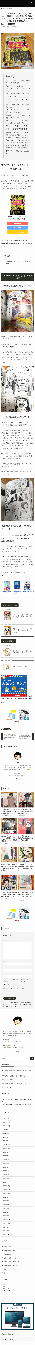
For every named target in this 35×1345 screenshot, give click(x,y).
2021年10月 (6, 1223)
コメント (6, 940)
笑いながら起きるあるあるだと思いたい (13, 1104)
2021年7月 (6, 1234)
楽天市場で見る (17, 223)
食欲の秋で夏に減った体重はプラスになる (14, 1099)
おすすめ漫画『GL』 (9, 1254)
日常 (5, 1269)
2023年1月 (6, 1182)
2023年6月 (6, 1163)
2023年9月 (6, 1152)
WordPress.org (5, 1290)
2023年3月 (6, 1174)
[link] (16, 779)
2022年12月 (6, 1186)
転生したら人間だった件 (9, 1087)
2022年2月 (6, 1216)
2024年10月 (6, 1126)
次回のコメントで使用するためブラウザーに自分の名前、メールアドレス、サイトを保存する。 (18, 980)
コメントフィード (6, 1288)
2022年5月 (6, 1204)
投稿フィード (5, 1286)
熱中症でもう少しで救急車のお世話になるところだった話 (22, 652)
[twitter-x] (19, 779)
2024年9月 (6, 1129)
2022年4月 (6, 1208)
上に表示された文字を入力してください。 (13, 988)
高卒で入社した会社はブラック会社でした (14, 1076)
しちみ (17, 762)
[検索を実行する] (32, 1058)
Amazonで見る (17, 228)
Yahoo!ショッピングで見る (17, 232)
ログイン (3, 1284)
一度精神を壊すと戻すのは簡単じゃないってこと (16, 1083)
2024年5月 (6, 1141)
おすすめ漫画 (12, 24)
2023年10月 (6, 1148)
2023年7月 (6, 1159)
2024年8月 (6, 1133)
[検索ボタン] (31, 3)
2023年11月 (6, 1144)
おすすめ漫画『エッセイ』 (11, 1258)
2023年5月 (6, 1167)
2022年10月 (6, 1193)
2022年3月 (6, 1212)
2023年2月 (6, 1178)
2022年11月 (6, 1189)
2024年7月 (6, 1137)
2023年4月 (6, 1171)
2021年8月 (6, 1231)
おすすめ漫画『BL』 (9, 1250)
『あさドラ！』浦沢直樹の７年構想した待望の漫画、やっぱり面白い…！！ (22, 616)
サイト (5, 974)
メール (5, 967)
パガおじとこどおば (8, 1080)
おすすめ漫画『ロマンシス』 (12, 1265)
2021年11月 (6, 1219)
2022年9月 (6, 1197)
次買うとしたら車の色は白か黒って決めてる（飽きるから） (17, 1071)
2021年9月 (6, 1227)
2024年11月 (6, 1122)
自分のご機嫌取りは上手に (20, 666)
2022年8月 (6, 1201)
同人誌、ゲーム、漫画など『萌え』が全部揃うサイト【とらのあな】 (17, 699)
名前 (4, 961)
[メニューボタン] (3, 3)
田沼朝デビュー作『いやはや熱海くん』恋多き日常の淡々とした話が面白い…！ (22, 630)
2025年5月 (6, 1118)
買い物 (5, 1273)
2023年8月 (6, 1156)
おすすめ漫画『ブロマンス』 (12, 1262)
